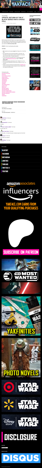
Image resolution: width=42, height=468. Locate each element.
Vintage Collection (5, 11)
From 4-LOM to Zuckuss (6, 75)
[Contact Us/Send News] (35, 23)
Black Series (11, 11)
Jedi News (4, 83)
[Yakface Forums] (35, 19)
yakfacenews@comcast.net (11, 58)
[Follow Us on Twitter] (6, 167)
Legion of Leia (4, 85)
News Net (5, 89)
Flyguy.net (4, 74)
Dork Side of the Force (6, 73)
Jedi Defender (4, 80)
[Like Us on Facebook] (6, 153)
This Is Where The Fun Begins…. (7, 108)
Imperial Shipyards (5, 78)
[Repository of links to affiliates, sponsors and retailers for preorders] (6, 160)
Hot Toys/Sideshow (30, 11)
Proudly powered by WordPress (6, 466)
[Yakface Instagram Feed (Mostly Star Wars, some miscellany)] (6, 157)
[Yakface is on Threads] (6, 164)
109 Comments (13, 23)
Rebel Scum (4, 87)
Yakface (3, 94)
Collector (5, 88)
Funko (35, 11)
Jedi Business (4, 79)
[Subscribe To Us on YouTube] (6, 171)
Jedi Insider (4, 82)
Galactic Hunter (4, 77)
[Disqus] (14, 129)
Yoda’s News (4, 95)
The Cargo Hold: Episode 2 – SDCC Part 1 (8, 112)
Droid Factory (23, 11)
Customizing (39, 11)
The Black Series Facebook (8, 91)
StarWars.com (22, 64)
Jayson (9, 23)
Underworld (6, 93)
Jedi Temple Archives (6, 84)
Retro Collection (17, 11)
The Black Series (6, 90)
